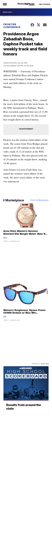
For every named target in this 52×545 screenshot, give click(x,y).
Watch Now (44, 4)
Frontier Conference (12, 26)
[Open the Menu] (4, 4)
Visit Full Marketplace (40, 200)
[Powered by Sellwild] (45, 364)
